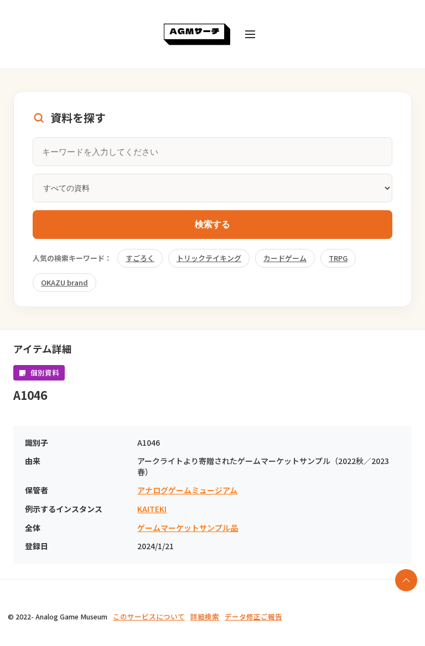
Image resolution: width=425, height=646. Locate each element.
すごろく (140, 258)
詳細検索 (204, 616)
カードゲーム (285, 258)
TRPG (338, 258)
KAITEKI (152, 509)
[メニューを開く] (250, 34)
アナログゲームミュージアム (187, 490)
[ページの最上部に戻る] (406, 580)
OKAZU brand (64, 282)
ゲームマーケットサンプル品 (187, 528)
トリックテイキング (209, 258)
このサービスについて (149, 616)
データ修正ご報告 (253, 616)
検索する (212, 224)
